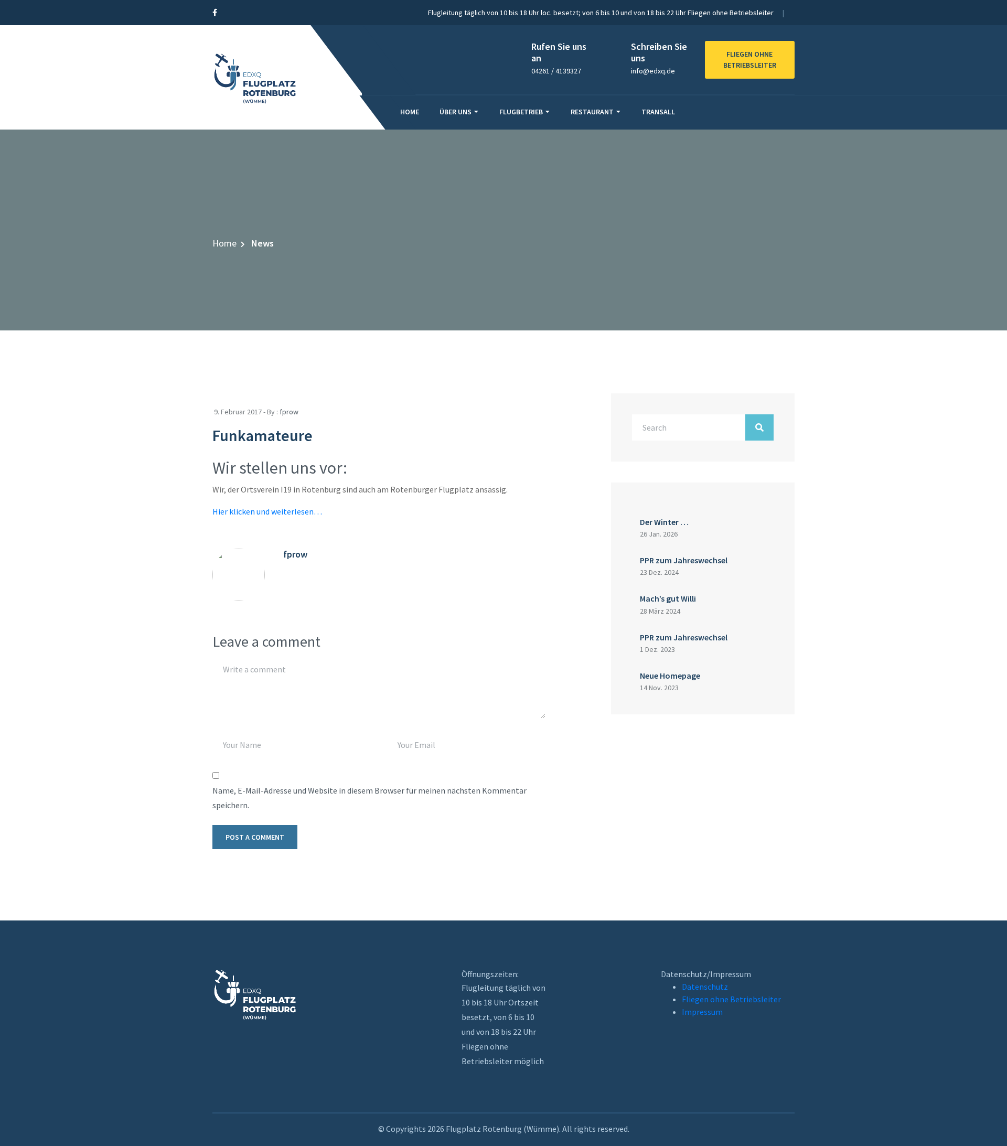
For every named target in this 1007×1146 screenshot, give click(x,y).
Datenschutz (705, 986)
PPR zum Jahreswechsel (683, 560)
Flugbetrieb (521, 111)
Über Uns (456, 111)
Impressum (702, 1011)
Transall (658, 111)
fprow (289, 411)
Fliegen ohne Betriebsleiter (731, 999)
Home (409, 111)
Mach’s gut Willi (668, 598)
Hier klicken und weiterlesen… (267, 511)
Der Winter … (664, 522)
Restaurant (592, 111)
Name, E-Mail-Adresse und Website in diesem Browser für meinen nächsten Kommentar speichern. (369, 797)
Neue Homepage (670, 675)
